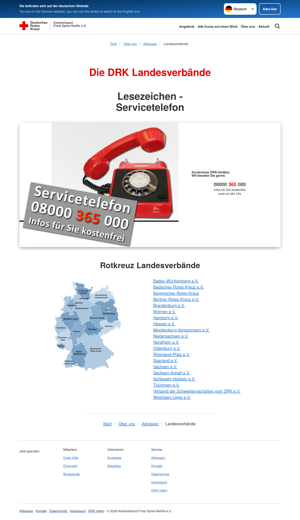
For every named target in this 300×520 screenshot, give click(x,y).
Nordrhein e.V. (166, 342)
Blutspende (71, 474)
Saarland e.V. (165, 360)
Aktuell (263, 26)
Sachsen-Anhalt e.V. (171, 373)
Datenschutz (160, 474)
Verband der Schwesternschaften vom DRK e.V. (196, 391)
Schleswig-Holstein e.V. (174, 379)
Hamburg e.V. (165, 317)
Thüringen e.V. (166, 385)
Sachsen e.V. (165, 366)
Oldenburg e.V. (166, 348)
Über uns (248, 26)
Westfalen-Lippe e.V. (172, 397)
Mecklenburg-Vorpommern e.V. (181, 330)
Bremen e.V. (164, 311)
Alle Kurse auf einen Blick (218, 26)
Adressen (158, 457)
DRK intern (159, 490)
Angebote (186, 26)
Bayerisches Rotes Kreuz (176, 293)
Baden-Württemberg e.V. (176, 281)
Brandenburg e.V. (169, 305)
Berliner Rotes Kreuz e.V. (176, 299)
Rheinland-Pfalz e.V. (171, 354)
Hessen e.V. (164, 324)
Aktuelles (114, 465)
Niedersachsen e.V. (170, 336)
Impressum (159, 482)
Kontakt (156, 465)
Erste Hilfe (70, 457)
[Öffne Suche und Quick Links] (277, 26)
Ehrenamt (70, 465)
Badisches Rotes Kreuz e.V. (178, 287)
